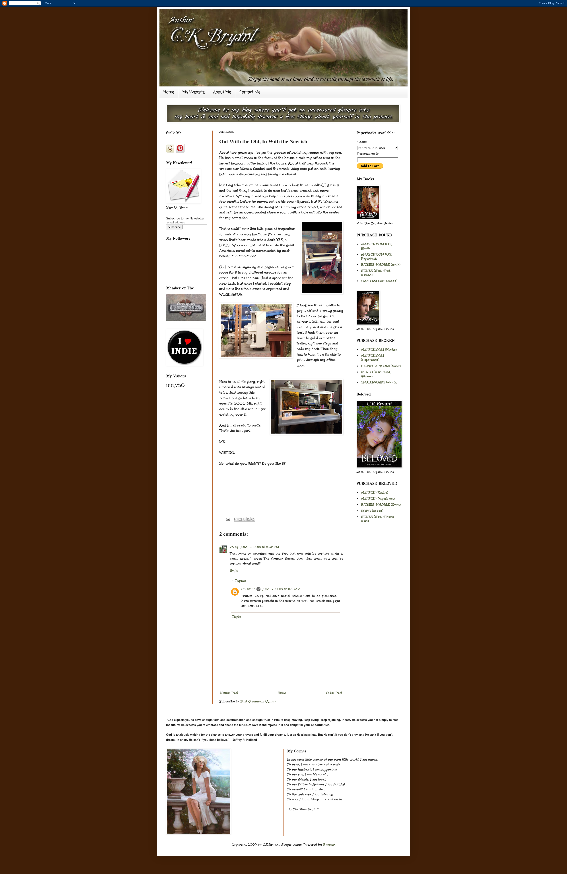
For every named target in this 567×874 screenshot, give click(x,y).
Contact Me (249, 92)
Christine (248, 589)
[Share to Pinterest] (252, 519)
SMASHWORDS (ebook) (379, 281)
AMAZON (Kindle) (374, 493)
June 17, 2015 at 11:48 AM (281, 589)
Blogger (329, 845)
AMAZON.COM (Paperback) (372, 358)
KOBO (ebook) (372, 511)
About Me (222, 92)
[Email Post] (227, 519)
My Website (194, 92)
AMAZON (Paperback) (378, 499)
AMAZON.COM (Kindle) (379, 350)
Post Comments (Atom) (258, 701)
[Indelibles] (186, 319)
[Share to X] (244, 519)
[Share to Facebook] (248, 519)
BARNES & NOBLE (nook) (380, 264)
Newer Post (229, 693)
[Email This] (236, 519)
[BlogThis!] (240, 519)
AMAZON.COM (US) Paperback (376, 256)
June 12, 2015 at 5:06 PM (259, 547)
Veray (234, 547)
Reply (234, 570)
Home (168, 92)
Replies (240, 581)
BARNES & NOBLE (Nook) (381, 366)
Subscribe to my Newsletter (185, 218)
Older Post (334, 693)
